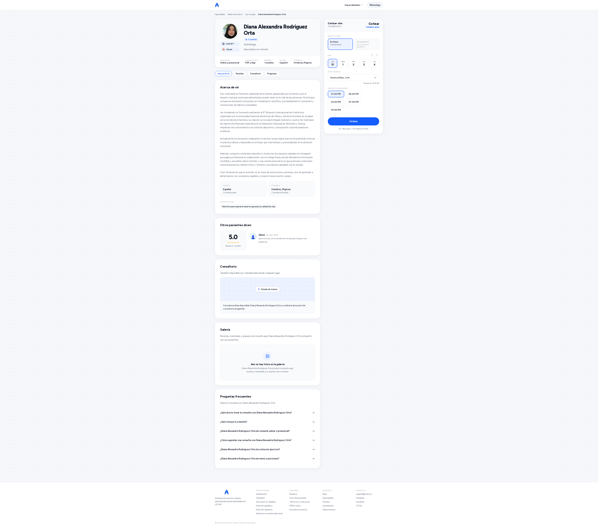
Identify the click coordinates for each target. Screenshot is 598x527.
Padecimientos (329, 509)
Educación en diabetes (265, 502)
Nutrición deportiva (264, 509)
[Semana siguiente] (377, 55)
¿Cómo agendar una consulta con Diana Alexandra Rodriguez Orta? (255, 440)
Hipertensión (261, 494)
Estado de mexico (235, 14)
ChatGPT (230, 44)
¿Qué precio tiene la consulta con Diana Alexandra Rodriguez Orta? (256, 412)
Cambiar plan (372, 27)
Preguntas (272, 73)
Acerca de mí (223, 73)
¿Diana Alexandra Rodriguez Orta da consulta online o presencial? (255, 431)
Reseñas (240, 73)
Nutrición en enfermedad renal (269, 513)
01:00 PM (336, 94)
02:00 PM (336, 102)
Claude (229, 49)
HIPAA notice (295, 506)
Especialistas (220, 14)
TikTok (359, 506)
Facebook (360, 502)
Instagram (360, 498)
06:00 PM (354, 94)
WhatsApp (375, 5)
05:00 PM (336, 110)
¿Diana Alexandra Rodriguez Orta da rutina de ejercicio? (250, 449)
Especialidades (352, 5)
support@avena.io (364, 494)
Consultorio (255, 73)
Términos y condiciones (299, 502)
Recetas (326, 502)
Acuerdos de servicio (298, 509)
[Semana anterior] (372, 55)
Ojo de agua (250, 14)
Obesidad (260, 498)
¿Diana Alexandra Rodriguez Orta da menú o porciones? (249, 458)
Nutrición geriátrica (264, 506)
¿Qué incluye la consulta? (233, 421)
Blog (325, 494)
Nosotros (293, 494)
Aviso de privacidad (297, 498)
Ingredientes (328, 506)
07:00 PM (354, 102)
